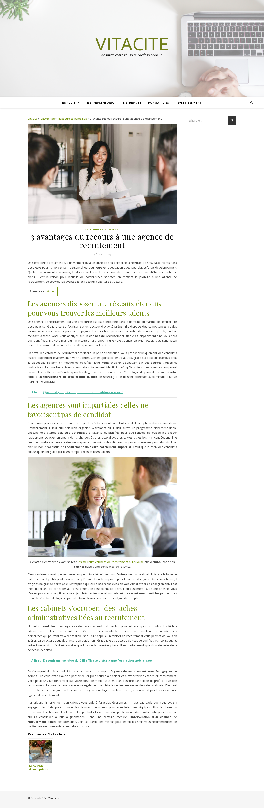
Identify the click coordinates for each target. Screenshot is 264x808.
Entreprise (132, 102)
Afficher (50, 291)
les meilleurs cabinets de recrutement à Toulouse (111, 562)
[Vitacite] (132, 48)
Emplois (69, 102)
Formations (158, 102)
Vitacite (32, 118)
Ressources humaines (72, 118)
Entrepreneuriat (101, 102)
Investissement (189, 102)
